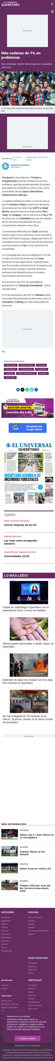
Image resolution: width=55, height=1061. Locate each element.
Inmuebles (33, 963)
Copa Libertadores (26, 373)
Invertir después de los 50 (20, 524)
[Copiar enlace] (36, 389)
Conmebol (41, 369)
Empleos (32, 966)
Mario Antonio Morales (16, 520)
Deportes (7, 159)
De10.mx (32, 989)
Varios (31, 973)
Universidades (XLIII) (17, 556)
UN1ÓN (31, 999)
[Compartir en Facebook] (18, 389)
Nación (4, 924)
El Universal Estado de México (38, 932)
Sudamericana (26, 365)
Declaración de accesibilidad (27, 1045)
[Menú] (52, 4)
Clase (30, 992)
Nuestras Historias (9, 1004)
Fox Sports (10, 369)
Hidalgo (31, 927)
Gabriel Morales (12, 536)
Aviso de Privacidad (31, 1029)
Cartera (4, 931)
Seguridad (5, 921)
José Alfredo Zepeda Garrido (20, 552)
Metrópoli (5, 934)
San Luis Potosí (35, 917)
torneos (43, 373)
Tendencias (6, 951)
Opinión (9, 514)
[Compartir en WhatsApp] (27, 390)
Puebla (31, 924)
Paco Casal (11, 365)
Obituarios (32, 1009)
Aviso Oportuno (35, 1005)
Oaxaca (31, 921)
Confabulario (34, 1002)
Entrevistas (6, 1001)
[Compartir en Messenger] (32, 390)
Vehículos (32, 970)
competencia (26, 369)
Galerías (5, 985)
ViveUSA (32, 995)
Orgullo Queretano (9, 1007)
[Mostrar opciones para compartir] (52, 11)
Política (4, 927)
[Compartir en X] (22, 390)
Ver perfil (15, 167)
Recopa (41, 365)
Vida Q (4, 947)
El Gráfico (32, 985)
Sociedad (5, 917)
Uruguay (9, 373)
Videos (4, 989)
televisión (10, 377)
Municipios (6, 937)
